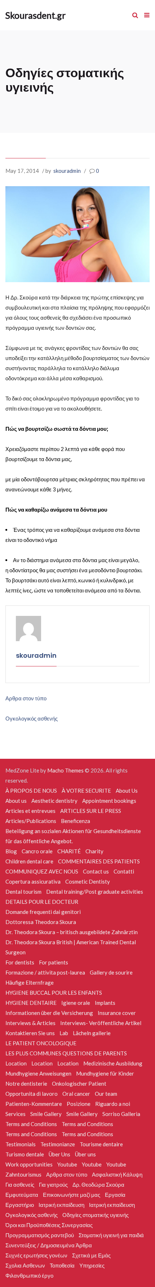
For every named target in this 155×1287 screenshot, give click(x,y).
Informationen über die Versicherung (49, 1013)
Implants (105, 1002)
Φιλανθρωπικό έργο (29, 1275)
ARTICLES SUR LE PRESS (90, 810)
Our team (106, 1093)
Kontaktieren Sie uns (30, 1033)
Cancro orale (37, 851)
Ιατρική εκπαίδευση (61, 1204)
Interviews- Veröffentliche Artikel (100, 1023)
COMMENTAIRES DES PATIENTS (99, 861)
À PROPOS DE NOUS (31, 790)
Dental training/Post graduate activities (94, 891)
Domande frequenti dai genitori (43, 912)
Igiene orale (75, 1002)
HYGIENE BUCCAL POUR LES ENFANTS (53, 992)
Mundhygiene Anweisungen (38, 1073)
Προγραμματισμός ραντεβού (39, 1235)
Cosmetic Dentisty (87, 881)
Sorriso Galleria (121, 1114)
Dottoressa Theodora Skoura (40, 922)
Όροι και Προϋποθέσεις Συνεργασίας (49, 1225)
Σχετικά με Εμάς (91, 1255)
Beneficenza (75, 821)
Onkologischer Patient (79, 1083)
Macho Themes (65, 770)
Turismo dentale (24, 1154)
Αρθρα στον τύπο (25, 698)
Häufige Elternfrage (29, 982)
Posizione (78, 1103)
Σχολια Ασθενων (25, 1265)
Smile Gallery (46, 1114)
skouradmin (67, 170)
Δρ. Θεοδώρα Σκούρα (98, 1184)
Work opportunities (29, 1164)
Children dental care (29, 861)
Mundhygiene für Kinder (105, 1073)
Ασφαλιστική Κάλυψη (117, 1174)
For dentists (19, 962)
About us (16, 800)
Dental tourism (23, 891)
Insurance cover (117, 1013)
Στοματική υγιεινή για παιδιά (111, 1235)
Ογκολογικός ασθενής (31, 718)
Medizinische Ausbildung (112, 1063)
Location (16, 1063)
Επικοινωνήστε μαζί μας (71, 1194)
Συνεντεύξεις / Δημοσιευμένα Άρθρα (48, 1245)
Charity (94, 851)
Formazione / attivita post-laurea (45, 972)
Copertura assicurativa (33, 881)
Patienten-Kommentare (33, 1103)
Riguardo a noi (112, 1103)
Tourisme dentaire (101, 1144)
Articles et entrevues (30, 810)
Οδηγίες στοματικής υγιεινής (95, 1215)
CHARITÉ (69, 851)
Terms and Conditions (31, 1124)
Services (15, 1114)
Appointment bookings (109, 800)
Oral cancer (76, 1093)
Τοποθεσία (62, 1265)
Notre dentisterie (26, 1083)
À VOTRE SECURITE (86, 790)
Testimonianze (57, 1144)
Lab (63, 1033)
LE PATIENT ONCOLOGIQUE (40, 1043)
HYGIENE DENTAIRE (31, 1002)
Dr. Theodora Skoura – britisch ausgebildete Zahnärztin (71, 932)
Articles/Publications (30, 821)
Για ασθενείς (19, 1184)
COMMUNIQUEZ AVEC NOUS (41, 871)
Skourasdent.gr (35, 15)
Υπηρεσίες (92, 1265)
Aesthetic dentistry (54, 800)
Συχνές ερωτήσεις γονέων (36, 1255)
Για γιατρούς (53, 1184)
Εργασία (115, 1194)
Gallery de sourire (111, 972)
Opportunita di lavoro (31, 1093)
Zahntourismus (23, 1174)
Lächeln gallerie (92, 1033)
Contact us (96, 871)
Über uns (85, 1154)
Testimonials (20, 1144)
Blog (11, 851)
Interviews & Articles (30, 1023)
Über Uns (59, 1154)
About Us (127, 790)
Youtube (67, 1164)
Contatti (124, 871)
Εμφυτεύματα (21, 1194)
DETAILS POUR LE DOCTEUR (41, 901)
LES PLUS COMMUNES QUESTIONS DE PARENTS (66, 1053)
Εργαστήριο (19, 1204)
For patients (53, 962)
